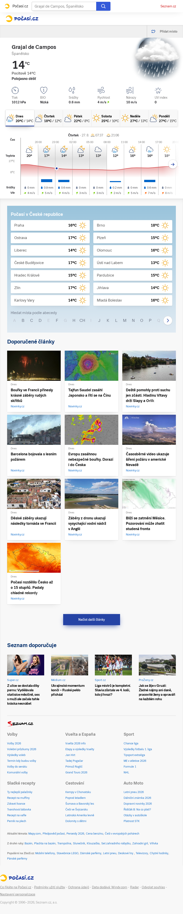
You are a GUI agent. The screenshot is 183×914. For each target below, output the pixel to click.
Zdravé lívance (16, 803)
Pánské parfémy (17, 858)
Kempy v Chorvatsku (78, 792)
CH (82, 320)
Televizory (142, 853)
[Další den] (172, 164)
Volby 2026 (14, 743)
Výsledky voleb (16, 755)
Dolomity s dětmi (75, 821)
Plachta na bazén (45, 843)
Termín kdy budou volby (21, 760)
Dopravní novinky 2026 (138, 803)
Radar (134, 887)
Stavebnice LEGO (67, 853)
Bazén (28, 843)
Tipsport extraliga (134, 755)
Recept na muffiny (18, 797)
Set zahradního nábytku (116, 843)
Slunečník (79, 843)
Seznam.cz (168, 6)
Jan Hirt (70, 755)
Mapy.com (34, 833)
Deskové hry (126, 853)
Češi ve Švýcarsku (76, 809)
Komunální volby (17, 772)
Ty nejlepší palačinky (19, 792)
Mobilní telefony (45, 853)
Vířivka (154, 843)
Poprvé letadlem (75, 797)
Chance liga (131, 743)
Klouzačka (93, 843)
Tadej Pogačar (74, 760)
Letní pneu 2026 (134, 792)
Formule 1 (130, 766)
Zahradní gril (140, 843)
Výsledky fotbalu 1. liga (138, 749)
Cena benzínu (94, 833)
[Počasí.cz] (22, 18)
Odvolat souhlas (153, 887)
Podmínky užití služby (49, 887)
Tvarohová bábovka (19, 809)
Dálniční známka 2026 (137, 797)
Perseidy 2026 (75, 833)
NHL (126, 772)
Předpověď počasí (54, 833)
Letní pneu (109, 853)
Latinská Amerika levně (79, 815)
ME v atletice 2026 (135, 760)
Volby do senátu (17, 766)
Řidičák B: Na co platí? (137, 809)
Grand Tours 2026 (76, 772)
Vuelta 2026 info (75, 743)
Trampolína (64, 843)
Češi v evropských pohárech (122, 833)
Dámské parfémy (90, 853)
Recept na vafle (16, 815)
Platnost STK (132, 821)
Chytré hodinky (159, 853)
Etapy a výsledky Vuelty (79, 749)
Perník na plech (16, 821)
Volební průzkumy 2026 (21, 749)
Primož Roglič (73, 766)
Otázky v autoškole (135, 815)
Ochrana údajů (78, 887)
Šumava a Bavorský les (79, 803)
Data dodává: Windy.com (109, 887)
